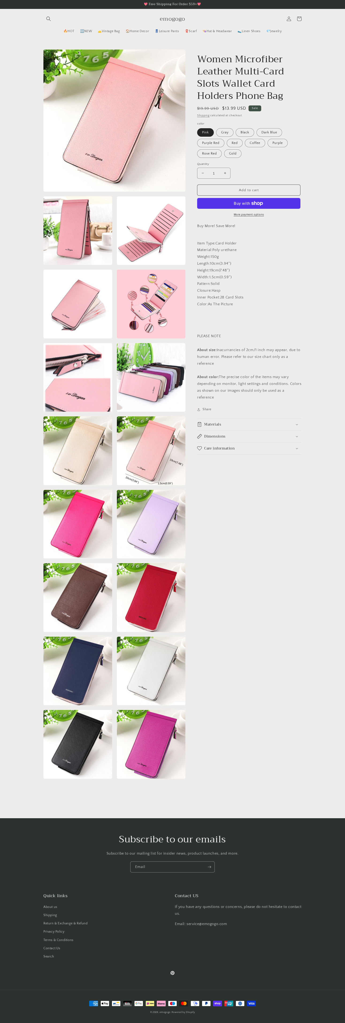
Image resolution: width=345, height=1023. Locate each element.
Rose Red (209, 153)
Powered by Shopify (183, 1012)
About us (50, 907)
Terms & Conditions (58, 940)
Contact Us (51, 948)
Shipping (203, 115)
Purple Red (210, 143)
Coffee (255, 143)
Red (235, 143)
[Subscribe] (209, 866)
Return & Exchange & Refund (65, 923)
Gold (233, 153)
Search (48, 956)
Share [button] (207, 409)
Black (245, 132)
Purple (277, 143)
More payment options (249, 214)
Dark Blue (269, 132)
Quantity (203, 163)
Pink (205, 132)
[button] (48, 19)
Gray (225, 132)
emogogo (165, 1012)
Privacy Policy (53, 932)
